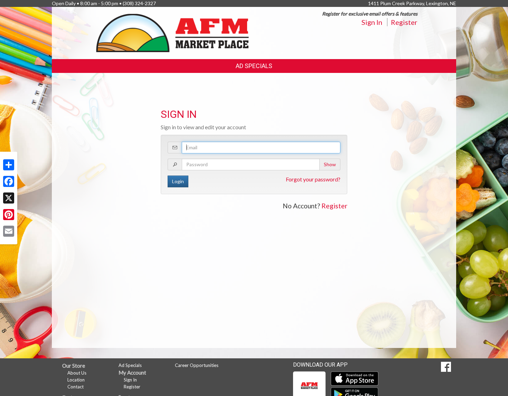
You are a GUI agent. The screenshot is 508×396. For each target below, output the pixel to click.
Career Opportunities (196, 365)
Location (76, 380)
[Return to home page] (172, 32)
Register (404, 22)
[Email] (9, 231)
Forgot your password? (313, 179)
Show (330, 164)
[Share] (9, 165)
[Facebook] (9, 181)
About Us (76, 373)
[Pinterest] (9, 214)
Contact (75, 386)
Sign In (371, 22)
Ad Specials (254, 65)
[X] (9, 198)
